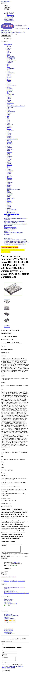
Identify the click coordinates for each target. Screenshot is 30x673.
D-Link (9, 74)
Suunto (9, 192)
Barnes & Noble (11, 58)
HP (8, 108)
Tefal (8, 196)
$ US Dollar (7, 7)
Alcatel (9, 46)
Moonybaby (10, 144)
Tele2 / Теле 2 (10, 198)
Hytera (8, 113)
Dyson (8, 84)
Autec (8, 55)
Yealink (9, 208)
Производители (8, 614)
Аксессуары (7, 234)
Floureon (9, 91)
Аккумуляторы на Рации (10, 222)
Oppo (8, 160)
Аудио (5, 231)
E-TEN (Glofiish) (11, 85)
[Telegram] (10, 607)
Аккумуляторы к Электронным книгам (14, 221)
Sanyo (8, 180)
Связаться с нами (8, 599)
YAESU (9, 206)
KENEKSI (10, 124)
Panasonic (9, 165)
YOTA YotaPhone (11, 209)
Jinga (8, 120)
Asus (8, 54)
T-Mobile (9, 195)
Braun (8, 67)
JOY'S (8, 121)
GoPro (8, 101)
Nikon (8, 150)
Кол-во (2, 572)
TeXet (8, 199)
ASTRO (9, 52)
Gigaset (9, 97)
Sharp (8, 183)
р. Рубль (6, 9)
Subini (8, 191)
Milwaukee (10, 143)
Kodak (8, 126)
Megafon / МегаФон (12, 139)
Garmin (9, 95)
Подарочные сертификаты (11, 615)
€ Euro (6, 5)
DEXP (8, 75)
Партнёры (6, 617)
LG (8, 131)
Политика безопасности (10, 591)
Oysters (9, 163)
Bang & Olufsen (11, 57)
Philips (8, 169)
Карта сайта (7, 602)
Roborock (9, 176)
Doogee (9, 81)
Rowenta (9, 178)
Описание (6, 325)
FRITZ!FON (10, 94)
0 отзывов (3, 576)
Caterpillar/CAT (11, 72)
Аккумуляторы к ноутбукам (11, 214)
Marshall (9, 136)
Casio (8, 71)
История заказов (8, 630)
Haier (8, 104)
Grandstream (10, 103)
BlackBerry (10, 61)
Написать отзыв (11, 576)
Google (9, 100)
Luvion (9, 134)
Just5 (8, 123)
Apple (8, 49)
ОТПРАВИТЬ (6, 670)
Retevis (9, 175)
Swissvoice (10, 193)
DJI (8, 78)
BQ (8, 65)
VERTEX (9, 202)
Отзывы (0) (7, 327)
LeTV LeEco (10, 130)
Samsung (9, 179)
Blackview (9, 62)
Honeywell (10, 107)
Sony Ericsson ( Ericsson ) (13, 189)
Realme (9, 173)
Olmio (8, 155)
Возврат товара (8, 600)
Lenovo (9, 129)
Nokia (8, 153)
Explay (9, 87)
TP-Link (9, 201)
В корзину (3, 574)
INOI (8, 114)
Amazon (9, 48)
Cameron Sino (10, 68)
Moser (8, 146)
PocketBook (10, 170)
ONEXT (9, 159)
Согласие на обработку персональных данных (16, 593)
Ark (8, 51)
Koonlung (9, 127)
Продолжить (4, 558)
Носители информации (10, 228)
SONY (9, 188)
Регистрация (10, 15)
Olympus (9, 156)
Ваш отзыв (4, 552)
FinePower (10, 90)
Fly (8, 93)
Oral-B (9, 162)
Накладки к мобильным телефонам (13, 232)
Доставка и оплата (9, 590)
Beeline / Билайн (11, 59)
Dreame (9, 82)
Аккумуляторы (8, 44)
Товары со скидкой (9, 618)
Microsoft (9, 142)
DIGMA (9, 77)
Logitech (9, 133)
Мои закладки (8, 632)
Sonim (8, 186)
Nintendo (9, 152)
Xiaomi (9, 205)
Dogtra (9, 80)
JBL (8, 119)
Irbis (8, 116)
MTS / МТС (10, 149)
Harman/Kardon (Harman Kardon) (16, 106)
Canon (8, 70)
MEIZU (9, 140)
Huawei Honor (11, 111)
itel (8, 117)
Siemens (9, 185)
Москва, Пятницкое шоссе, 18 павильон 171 (13, 32)
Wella (8, 204)
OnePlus (9, 157)
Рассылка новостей (9, 633)
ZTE (8, 211)
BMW (8, 64)
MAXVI (9, 137)
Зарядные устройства (9, 229)
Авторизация (10, 16)
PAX (8, 166)
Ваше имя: (3, 545)
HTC (8, 110)
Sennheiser (10, 182)
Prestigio (9, 172)
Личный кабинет (8, 629)
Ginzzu (9, 98)
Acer (8, 45)
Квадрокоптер (11, 212)
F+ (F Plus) (10, 88)
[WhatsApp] (6, 607)
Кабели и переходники (10, 227)
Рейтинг (3, 556)
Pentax (8, 168)
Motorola (9, 147)
